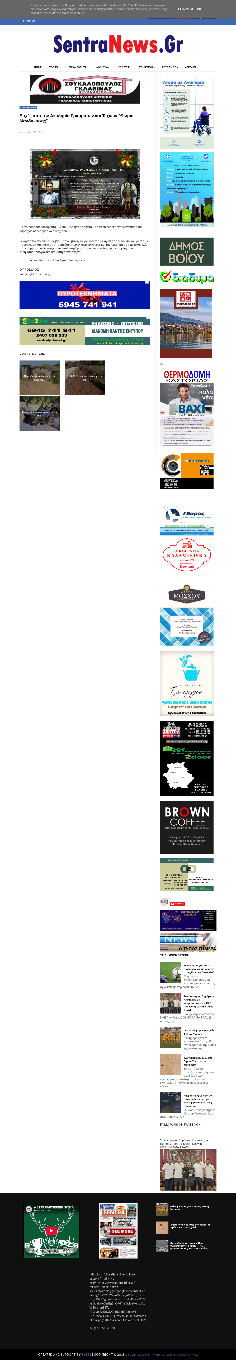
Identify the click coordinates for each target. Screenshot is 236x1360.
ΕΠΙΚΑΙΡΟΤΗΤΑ (77, 67)
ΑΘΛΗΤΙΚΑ (102, 67)
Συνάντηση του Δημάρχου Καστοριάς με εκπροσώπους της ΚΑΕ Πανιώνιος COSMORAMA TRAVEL (199, 1003)
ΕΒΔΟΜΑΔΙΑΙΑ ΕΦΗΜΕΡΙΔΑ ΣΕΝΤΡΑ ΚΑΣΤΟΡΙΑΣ (161, 1354)
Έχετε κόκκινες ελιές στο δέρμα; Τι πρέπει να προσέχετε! (198, 1061)
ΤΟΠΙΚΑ (54, 67)
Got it (201, 9)
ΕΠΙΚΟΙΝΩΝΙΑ (27, 21)
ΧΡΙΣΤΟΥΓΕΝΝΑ (28, 107)
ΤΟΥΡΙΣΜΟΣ (169, 67)
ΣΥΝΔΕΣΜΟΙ (146, 67)
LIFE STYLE (123, 67)
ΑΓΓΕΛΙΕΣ (190, 67)
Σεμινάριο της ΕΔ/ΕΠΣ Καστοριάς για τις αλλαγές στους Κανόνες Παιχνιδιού (199, 969)
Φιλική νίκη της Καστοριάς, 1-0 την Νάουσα (199, 1032)
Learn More (185, 9)
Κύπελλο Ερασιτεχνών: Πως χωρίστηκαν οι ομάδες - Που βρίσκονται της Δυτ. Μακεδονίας (188, 1246)
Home (38, 67)
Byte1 (86, 1354)
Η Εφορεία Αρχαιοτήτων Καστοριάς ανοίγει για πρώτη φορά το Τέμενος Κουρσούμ (198, 1100)
